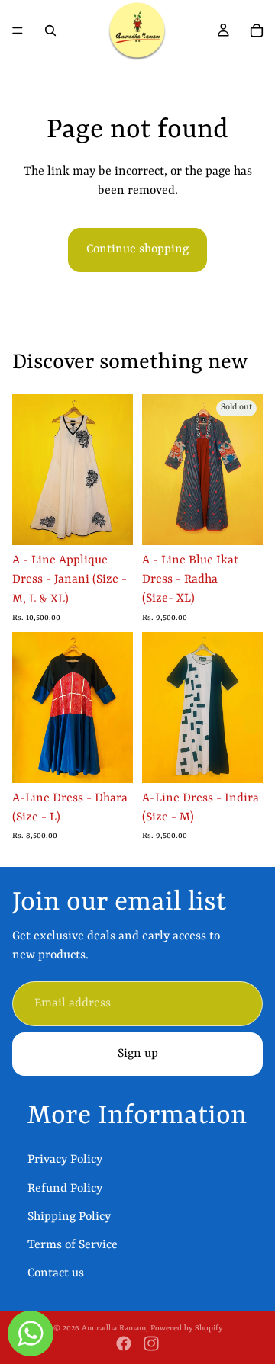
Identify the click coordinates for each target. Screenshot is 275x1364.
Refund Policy (65, 1189)
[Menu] (17, 30)
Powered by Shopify (186, 1328)
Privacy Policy (65, 1160)
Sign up (138, 1054)
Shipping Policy (69, 1217)
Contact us (56, 1273)
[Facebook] (124, 1343)
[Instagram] (151, 1343)
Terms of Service (73, 1245)
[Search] (50, 30)
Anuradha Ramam (114, 1328)
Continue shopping (137, 249)
